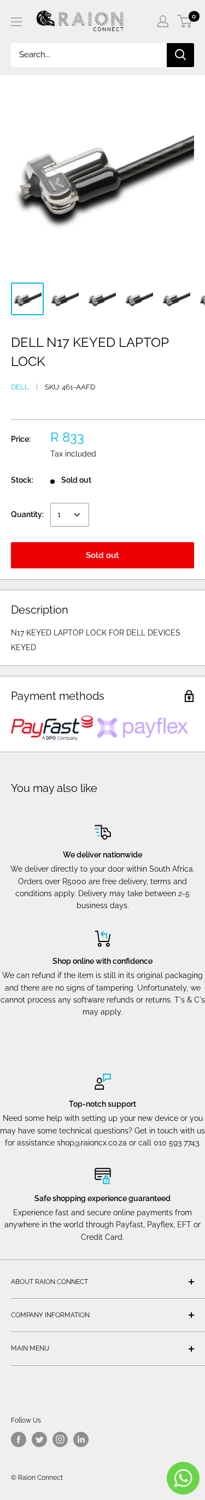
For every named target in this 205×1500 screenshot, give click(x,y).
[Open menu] (16, 21)
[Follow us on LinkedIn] (81, 1439)
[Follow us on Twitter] (39, 1439)
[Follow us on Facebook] (18, 1439)
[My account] (162, 21)
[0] (185, 21)
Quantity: (27, 514)
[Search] (180, 55)
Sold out (102, 555)
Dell (20, 387)
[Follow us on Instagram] (60, 1439)
